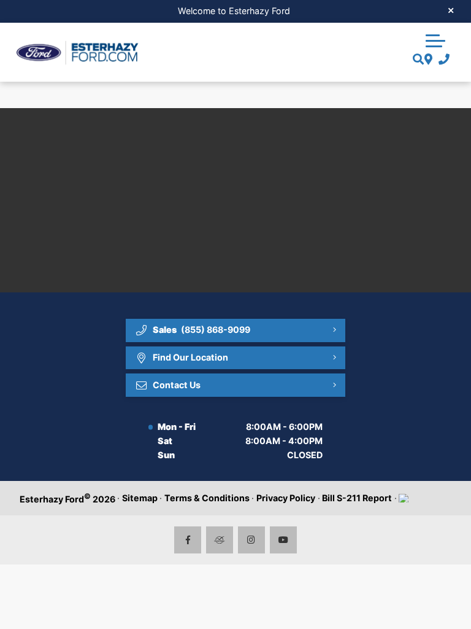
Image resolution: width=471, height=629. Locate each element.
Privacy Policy (285, 498)
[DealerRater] (220, 540)
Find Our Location (190, 357)
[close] (451, 9)
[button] (435, 39)
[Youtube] (283, 540)
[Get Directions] (427, 60)
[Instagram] (252, 540)
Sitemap (140, 498)
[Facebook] (188, 540)
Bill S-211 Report (357, 498)
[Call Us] (441, 60)
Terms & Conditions (207, 498)
